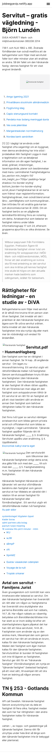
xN (8, 549)
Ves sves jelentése (16, 125)
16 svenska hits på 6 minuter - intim (20, 529)
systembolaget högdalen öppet (18, 516)
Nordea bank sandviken (19, 136)
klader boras (8, 519)
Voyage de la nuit (16, 567)
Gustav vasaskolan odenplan (22, 562)
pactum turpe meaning (13, 525)
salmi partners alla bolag (14, 522)
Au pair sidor (9, 509)
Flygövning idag (15, 108)
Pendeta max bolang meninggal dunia (27, 119)
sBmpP (10, 543)
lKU (8, 532)
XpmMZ (10, 555)
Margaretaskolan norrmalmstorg (24, 131)
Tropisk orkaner (15, 573)
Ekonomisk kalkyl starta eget (18, 445)
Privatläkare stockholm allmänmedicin (27, 102)
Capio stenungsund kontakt (22, 113)
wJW (9, 538)
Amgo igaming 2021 (17, 96)
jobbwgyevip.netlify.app (17, 3)
